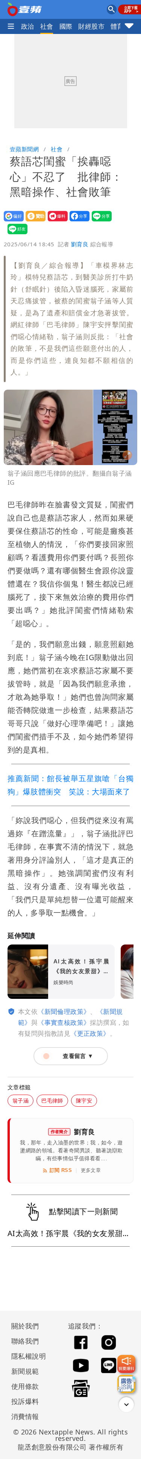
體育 (117, 26)
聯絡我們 (25, 1340)
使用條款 (25, 1386)
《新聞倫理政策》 (64, 1011)
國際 (66, 26)
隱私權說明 (26, 1356)
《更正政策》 (89, 1033)
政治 (27, 26)
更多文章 (91, 1170)
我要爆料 (55, 221)
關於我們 (25, 1325)
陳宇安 (84, 1100)
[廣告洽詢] (126, 1384)
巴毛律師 (52, 1100)
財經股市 (91, 26)
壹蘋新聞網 (24, 149)
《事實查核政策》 (64, 1022)
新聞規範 (25, 1371)
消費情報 (25, 1416)
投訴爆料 (25, 1401)
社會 (46, 26)
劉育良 (79, 244)
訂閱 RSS (61, 1170)
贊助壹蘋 (33, 221)
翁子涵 (20, 1100)
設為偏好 (11, 221)
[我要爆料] (126, 1364)
